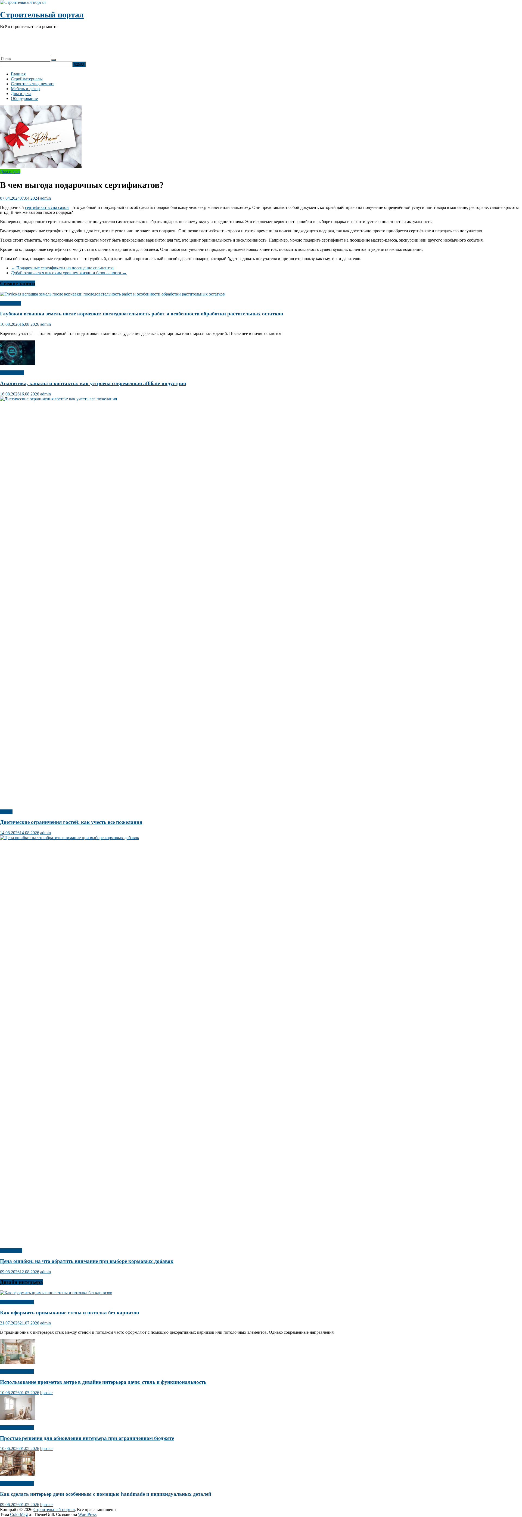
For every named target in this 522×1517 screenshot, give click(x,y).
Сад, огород (11, 1250)
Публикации (12, 372)
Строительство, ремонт (32, 83)
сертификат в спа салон (47, 207)
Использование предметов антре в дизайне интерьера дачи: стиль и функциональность (103, 1382)
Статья (6, 811)
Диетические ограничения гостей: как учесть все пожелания (71, 822)
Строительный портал (42, 14)
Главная (18, 74)
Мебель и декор (25, 88)
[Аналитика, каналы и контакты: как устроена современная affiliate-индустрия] (17, 363)
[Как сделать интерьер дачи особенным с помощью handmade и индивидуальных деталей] (17, 1474)
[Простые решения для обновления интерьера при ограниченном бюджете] (17, 1418)
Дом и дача (21, 93)
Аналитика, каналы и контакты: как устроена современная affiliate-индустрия (93, 383)
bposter (46, 1392)
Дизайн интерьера (17, 1302)
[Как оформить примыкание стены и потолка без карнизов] (56, 1292)
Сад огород (10, 303)
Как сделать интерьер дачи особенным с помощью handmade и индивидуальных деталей (105, 1494)
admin (45, 198)
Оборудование (24, 98)
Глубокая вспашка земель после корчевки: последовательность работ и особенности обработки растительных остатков (141, 313)
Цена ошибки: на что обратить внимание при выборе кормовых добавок (86, 1261)
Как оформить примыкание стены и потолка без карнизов (69, 1312)
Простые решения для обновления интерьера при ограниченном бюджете (87, 1438)
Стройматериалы (27, 79)
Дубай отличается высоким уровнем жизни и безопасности (69, 272)
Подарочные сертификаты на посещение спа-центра (62, 268)
